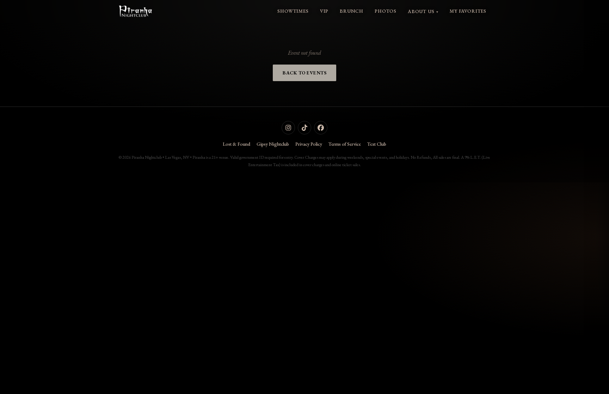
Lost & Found (236, 144)
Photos (385, 11)
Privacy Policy (308, 144)
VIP (324, 11)
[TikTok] (304, 127)
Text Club (376, 144)
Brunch (351, 11)
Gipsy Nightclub (273, 144)
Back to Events (304, 72)
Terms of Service (344, 144)
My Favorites (468, 11)
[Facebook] (320, 127)
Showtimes (292, 11)
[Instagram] (288, 127)
